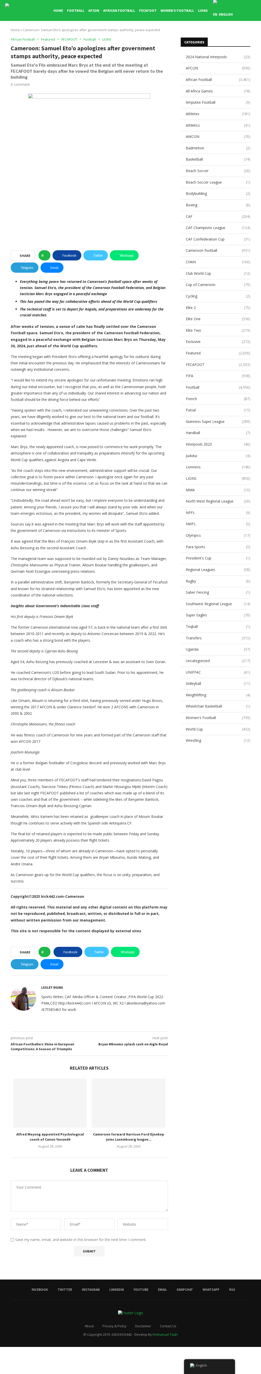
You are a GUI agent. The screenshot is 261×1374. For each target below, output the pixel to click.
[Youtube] (233, 36)
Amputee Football (218, 102)
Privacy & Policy (114, 1326)
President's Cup (218, 558)
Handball (218, 432)
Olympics (218, 535)
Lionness (218, 466)
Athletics (218, 125)
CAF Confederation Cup (218, 239)
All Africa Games (218, 91)
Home (58, 10)
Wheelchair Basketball (218, 706)
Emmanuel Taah (165, 1334)
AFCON (93, 10)
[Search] (253, 10)
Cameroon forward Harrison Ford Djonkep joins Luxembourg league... (128, 1137)
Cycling (218, 296)
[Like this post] (46, 255)
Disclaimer (143, 1326)
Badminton (218, 148)
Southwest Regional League (218, 603)
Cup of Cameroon (218, 284)
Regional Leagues (218, 569)
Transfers (218, 638)
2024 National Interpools (218, 56)
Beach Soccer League (218, 182)
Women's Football (218, 717)
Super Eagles (218, 615)
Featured (218, 353)
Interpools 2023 (218, 444)
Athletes (218, 113)
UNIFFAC (218, 672)
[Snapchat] (243, 36)
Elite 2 (218, 307)
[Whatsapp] (249, 36)
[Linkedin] (227, 36)
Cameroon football (218, 250)
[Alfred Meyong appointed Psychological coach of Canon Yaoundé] (50, 1103)
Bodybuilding (218, 193)
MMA (218, 489)
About (89, 1326)
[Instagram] (222, 36)
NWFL (218, 523)
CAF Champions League (218, 227)
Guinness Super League (218, 421)
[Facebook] (211, 36)
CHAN (218, 261)
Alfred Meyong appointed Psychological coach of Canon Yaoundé (50, 1137)
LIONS (203, 10)
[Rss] (254, 36)
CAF (218, 216)
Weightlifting (218, 694)
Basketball (218, 159)
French (218, 398)
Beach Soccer (218, 170)
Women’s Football (177, 10)
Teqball (218, 626)
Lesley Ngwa (52, 987)
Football (75, 10)
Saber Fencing (218, 592)
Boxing (218, 204)
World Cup (218, 729)
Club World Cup (218, 273)
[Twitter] (217, 36)
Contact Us (168, 1326)
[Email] (238, 36)
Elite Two (218, 330)
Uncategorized (218, 660)
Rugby (218, 581)
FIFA (218, 375)
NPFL (218, 512)
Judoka (218, 455)
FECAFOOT (147, 10)
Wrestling (218, 740)
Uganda (218, 649)
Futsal (218, 410)
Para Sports (218, 546)
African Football (119, 10)
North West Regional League (218, 501)
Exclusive (218, 341)
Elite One (218, 318)
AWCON (218, 136)
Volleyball (218, 683)
